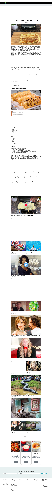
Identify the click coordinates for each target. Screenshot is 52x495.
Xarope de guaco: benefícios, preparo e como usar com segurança (37, 481)
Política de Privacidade (45, 486)
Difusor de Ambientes (45, 484)
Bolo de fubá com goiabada (13, 480)
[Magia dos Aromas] (5, 2)
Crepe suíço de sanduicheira (15, 85)
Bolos (19, 0)
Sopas (21, 0)
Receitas (43, 485)
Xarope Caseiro (32, 0)
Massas (29, 0)
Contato (43, 487)
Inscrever (44, 473)
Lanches (17, 112)
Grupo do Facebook (30, 215)
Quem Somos (44, 481)
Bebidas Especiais (25, 0)
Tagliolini (19, 480)
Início (43, 480)
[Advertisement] (26, 12)
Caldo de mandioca (28, 480)
